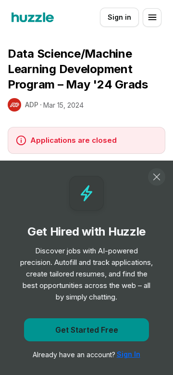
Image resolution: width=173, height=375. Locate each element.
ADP (31, 104)
